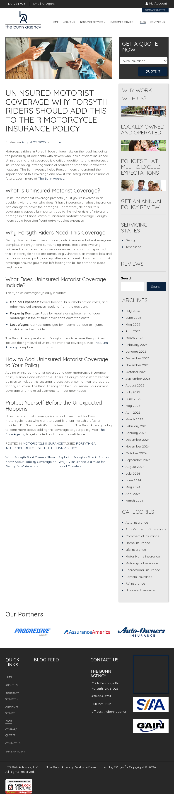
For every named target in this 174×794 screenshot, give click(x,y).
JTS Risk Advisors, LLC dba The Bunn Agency (39, 767)
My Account (158, 3)
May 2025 (133, 406)
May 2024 (133, 487)
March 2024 (134, 501)
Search (126, 278)
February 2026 (136, 345)
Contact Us (157, 22)
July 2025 (133, 392)
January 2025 (136, 433)
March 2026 (134, 338)
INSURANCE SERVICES (91, 22)
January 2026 (136, 351)
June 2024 (133, 480)
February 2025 (136, 426)
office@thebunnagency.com (113, 712)
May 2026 (133, 324)
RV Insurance (135, 583)
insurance (14, 448)
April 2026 (133, 331)
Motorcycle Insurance (43, 443)
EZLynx (119, 767)
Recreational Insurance (143, 570)
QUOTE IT (152, 71)
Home (55, 22)
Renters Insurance (139, 577)
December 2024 (138, 440)
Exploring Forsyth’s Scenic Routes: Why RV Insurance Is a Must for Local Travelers (84, 461)
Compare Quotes (155, 10)
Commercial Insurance (142, 536)
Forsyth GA (86, 443)
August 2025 (135, 385)
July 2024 (133, 473)
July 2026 (133, 311)
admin (56, 142)
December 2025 (138, 358)
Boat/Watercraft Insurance (146, 529)
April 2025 (133, 412)
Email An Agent (43, 3)
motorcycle (35, 448)
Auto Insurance (137, 522)
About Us (69, 22)
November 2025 (138, 365)
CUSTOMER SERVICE (122, 22)
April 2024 (133, 494)
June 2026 (133, 318)
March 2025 (134, 419)
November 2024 (138, 446)
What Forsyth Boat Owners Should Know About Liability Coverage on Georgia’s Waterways (31, 461)
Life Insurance (136, 550)
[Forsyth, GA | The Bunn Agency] (23, 18)
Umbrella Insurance (140, 590)
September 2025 (138, 379)
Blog (143, 22)
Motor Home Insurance (143, 556)
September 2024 (138, 460)
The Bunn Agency (51, 178)
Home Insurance (138, 543)
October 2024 (136, 453)
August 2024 (135, 467)
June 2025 (133, 399)
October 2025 (136, 372)
